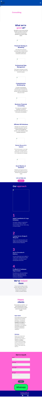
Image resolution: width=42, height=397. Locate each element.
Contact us (21, 180)
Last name (14, 362)
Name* (13, 357)
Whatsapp (21, 387)
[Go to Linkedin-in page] (27, 395)
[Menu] (40, 2)
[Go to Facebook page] (23, 395)
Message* (14, 372)
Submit (21, 381)
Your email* (14, 367)
